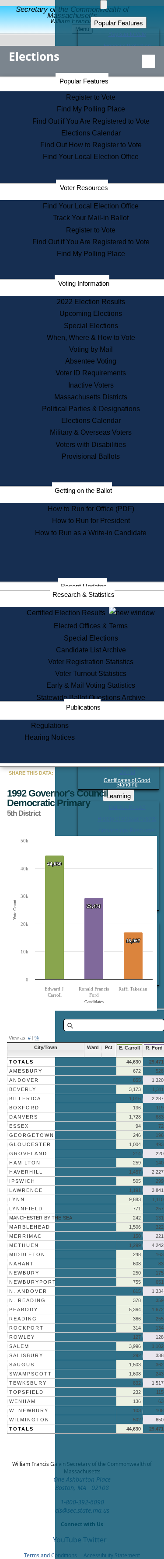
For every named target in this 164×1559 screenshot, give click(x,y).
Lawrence (26, 1190)
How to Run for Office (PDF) (91, 509)
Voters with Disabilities (91, 444)
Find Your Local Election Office (91, 156)
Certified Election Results (68, 613)
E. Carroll (129, 1047)
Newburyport (32, 1282)
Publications (83, 707)
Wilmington (29, 1419)
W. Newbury (29, 1410)
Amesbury (25, 1071)
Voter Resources (84, 187)
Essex (19, 1126)
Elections (34, 56)
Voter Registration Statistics (90, 661)
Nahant (21, 1263)
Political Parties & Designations (91, 408)
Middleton (27, 1254)
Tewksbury (28, 1383)
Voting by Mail (91, 349)
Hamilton (25, 1162)
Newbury (24, 1272)
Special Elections (91, 325)
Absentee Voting (90, 361)
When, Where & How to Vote (91, 337)
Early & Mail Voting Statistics (90, 685)
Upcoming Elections (90, 313)
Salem (19, 1346)
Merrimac (25, 1236)
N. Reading (27, 1300)
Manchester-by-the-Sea (40, 1217)
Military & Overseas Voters (91, 432)
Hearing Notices (49, 737)
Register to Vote (90, 97)
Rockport (26, 1327)
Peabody (23, 1309)
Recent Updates (83, 586)
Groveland (28, 1153)
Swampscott (30, 1373)
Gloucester (30, 1144)
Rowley (22, 1337)
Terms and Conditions (50, 1555)
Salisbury (26, 1355)
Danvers (23, 1116)
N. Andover (28, 1291)
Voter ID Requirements (91, 373)
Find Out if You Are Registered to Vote (91, 121)
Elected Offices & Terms (91, 626)
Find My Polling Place (91, 109)
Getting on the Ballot (83, 490)
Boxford (24, 1107)
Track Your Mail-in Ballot (91, 218)
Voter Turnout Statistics (90, 673)
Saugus (22, 1364)
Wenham (22, 1401)
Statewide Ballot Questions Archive (90, 697)
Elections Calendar (91, 133)
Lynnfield (26, 1208)
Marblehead (29, 1227)
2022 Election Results (91, 301)
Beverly (22, 1089)
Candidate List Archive (91, 650)
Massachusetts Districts (90, 397)
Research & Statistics (83, 594)
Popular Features (83, 81)
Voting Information (83, 283)
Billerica (25, 1098)
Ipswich (22, 1181)
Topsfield (26, 1392)
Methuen (24, 1245)
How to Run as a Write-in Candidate (91, 533)
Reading (23, 1318)
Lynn (17, 1199)
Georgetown (31, 1135)
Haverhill (26, 1171)
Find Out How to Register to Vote (91, 145)
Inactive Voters (91, 385)
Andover (24, 1080)
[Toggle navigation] (148, 61)
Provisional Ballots (91, 456)
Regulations (50, 725)
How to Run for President (91, 520)
